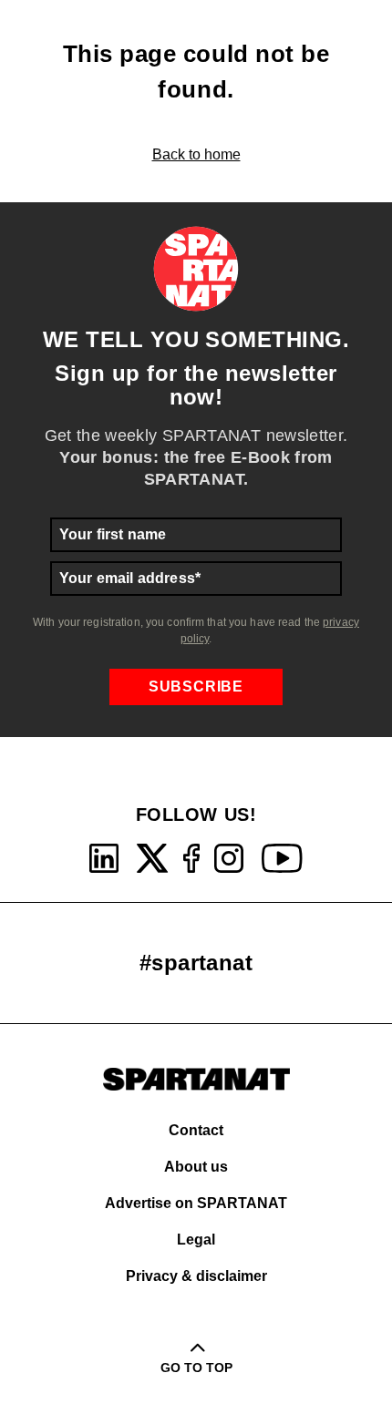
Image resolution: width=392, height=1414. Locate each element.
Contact (196, 1130)
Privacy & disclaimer (196, 1276)
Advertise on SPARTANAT (196, 1203)
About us (196, 1166)
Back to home (196, 154)
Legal (196, 1239)
